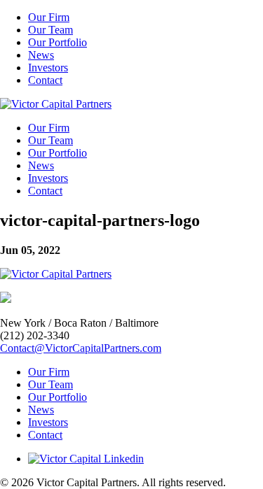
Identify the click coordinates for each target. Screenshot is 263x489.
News (41, 55)
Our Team (50, 30)
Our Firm (48, 17)
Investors (48, 67)
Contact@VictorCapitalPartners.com (80, 348)
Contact (45, 80)
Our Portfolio (57, 42)
